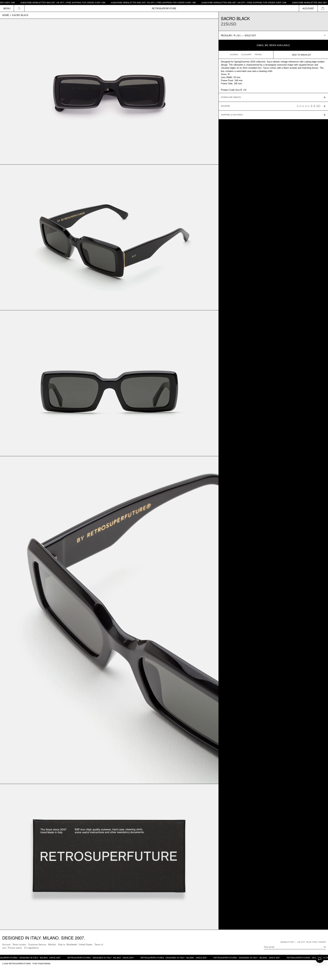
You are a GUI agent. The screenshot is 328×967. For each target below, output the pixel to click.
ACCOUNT (308, 8)
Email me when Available (273, 45)
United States (85, 944)
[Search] (19, 8)
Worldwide (71, 944)
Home (5, 15)
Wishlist (52, 944)
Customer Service (37, 944)
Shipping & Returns (232, 115)
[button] (322, 8)
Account (6, 944)
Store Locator (19, 944)
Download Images (231, 97)
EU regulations (31, 947)
